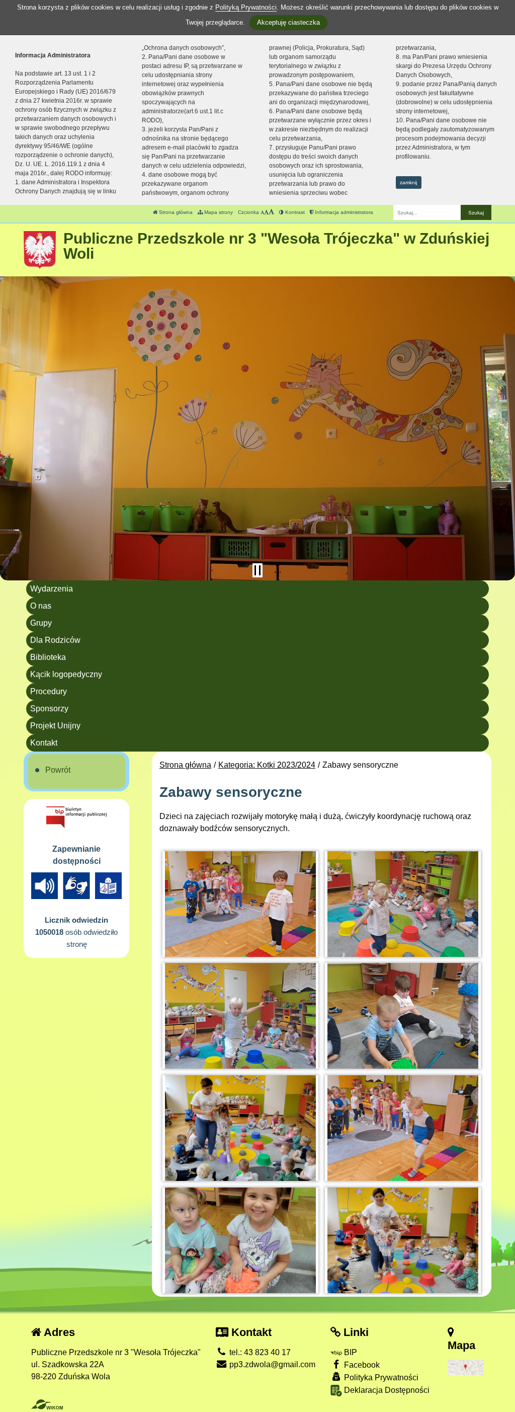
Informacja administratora (343, 212)
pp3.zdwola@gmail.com (271, 1364)
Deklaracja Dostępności (386, 1390)
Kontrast (294, 212)
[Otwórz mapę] (466, 1367)
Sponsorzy (49, 708)
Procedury (48, 691)
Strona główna (175, 212)
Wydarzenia (51, 588)
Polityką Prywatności (246, 7)
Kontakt (43, 742)
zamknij (408, 182)
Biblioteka (48, 657)
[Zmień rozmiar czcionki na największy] (271, 212)
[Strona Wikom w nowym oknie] (47, 1404)
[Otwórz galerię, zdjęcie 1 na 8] (240, 904)
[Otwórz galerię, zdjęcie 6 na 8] (403, 1128)
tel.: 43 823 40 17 (259, 1352)
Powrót (57, 770)
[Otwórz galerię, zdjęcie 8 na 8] (403, 1240)
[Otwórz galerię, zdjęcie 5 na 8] (240, 1128)
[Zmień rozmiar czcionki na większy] (266, 212)
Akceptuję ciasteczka (288, 22)
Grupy (41, 623)
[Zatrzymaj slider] (257, 570)
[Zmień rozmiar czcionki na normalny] (262, 212)
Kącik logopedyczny (66, 674)
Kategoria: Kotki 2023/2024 (266, 765)
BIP (349, 1352)
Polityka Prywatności (380, 1377)
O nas (40, 606)
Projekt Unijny (55, 725)
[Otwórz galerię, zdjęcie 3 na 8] (240, 1016)
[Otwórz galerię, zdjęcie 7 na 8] (240, 1240)
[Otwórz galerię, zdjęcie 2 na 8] (403, 904)
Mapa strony (218, 212)
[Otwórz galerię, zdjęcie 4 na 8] (403, 1016)
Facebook (361, 1365)
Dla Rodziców (55, 640)
